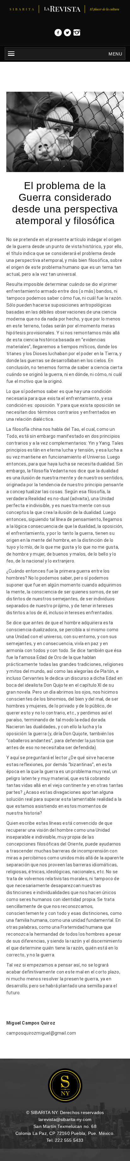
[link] (58, 34)
